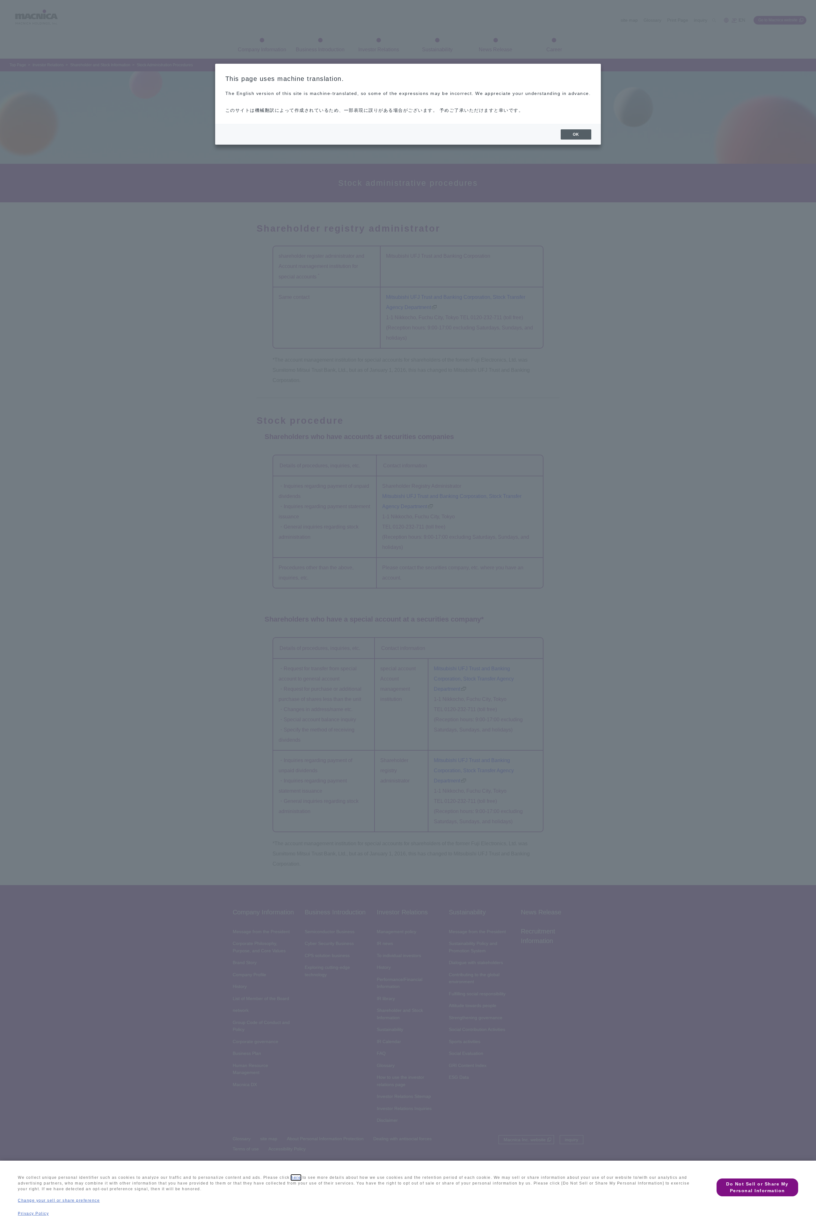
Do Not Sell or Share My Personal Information (757, 1187)
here (296, 1177)
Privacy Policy (33, 1213)
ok (576, 134)
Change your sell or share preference (59, 1200)
